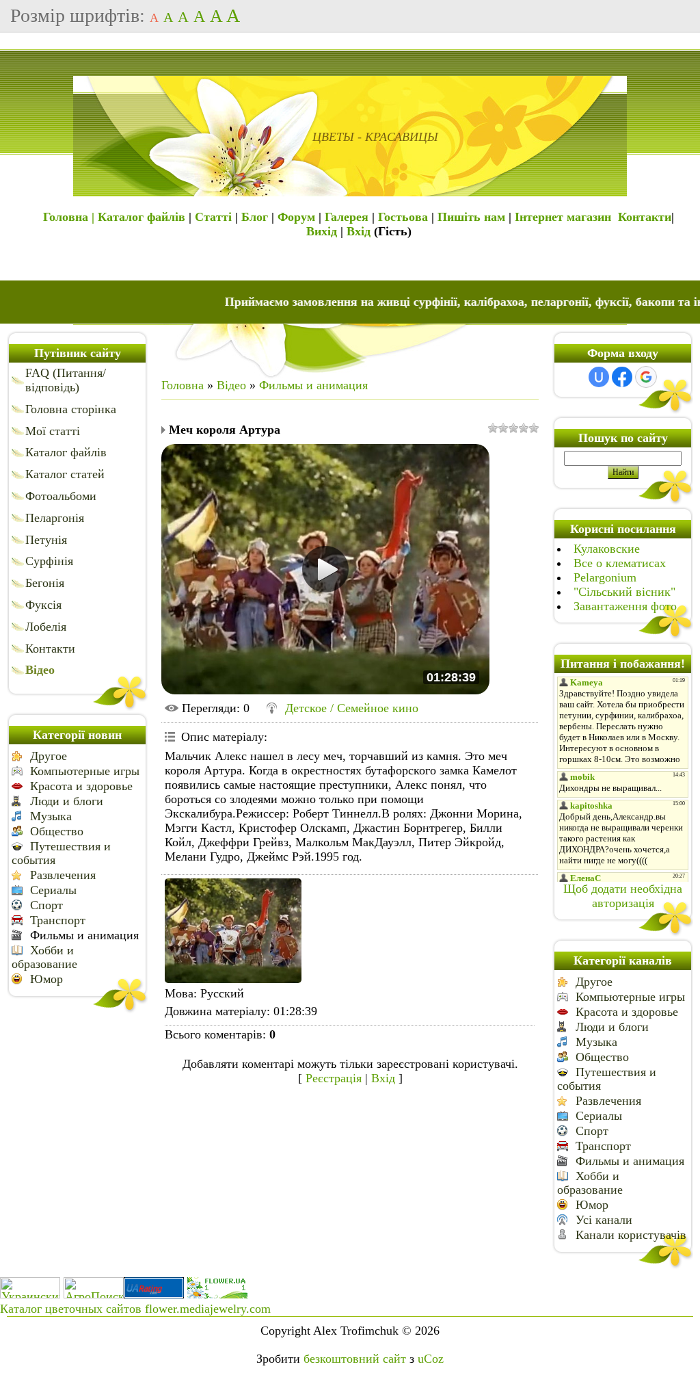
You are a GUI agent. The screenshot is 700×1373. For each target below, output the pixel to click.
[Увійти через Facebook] (622, 377)
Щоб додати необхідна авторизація (622, 896)
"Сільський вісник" (624, 592)
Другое (48, 756)
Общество (56, 831)
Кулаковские (607, 548)
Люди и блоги (66, 801)
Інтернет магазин (563, 217)
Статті (213, 217)
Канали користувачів (631, 1235)
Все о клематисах (620, 563)
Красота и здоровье (81, 786)
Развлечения (63, 875)
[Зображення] (233, 930)
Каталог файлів (141, 217)
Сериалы (53, 890)
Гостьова (403, 217)
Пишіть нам (471, 217)
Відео (231, 385)
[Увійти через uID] (599, 377)
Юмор (46, 979)
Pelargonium (605, 577)
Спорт (46, 905)
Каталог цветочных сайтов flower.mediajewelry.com (135, 1309)
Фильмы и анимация (84, 935)
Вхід (359, 231)
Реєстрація (334, 1078)
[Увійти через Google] (646, 377)
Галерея (346, 217)
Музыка (51, 816)
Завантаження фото (625, 606)
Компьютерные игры (84, 771)
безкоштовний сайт (355, 1358)
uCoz (431, 1358)
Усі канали (604, 1220)
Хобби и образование (44, 957)
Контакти (644, 217)
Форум (296, 217)
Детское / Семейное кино (351, 708)
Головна (182, 385)
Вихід (321, 231)
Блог (254, 217)
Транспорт (57, 920)
